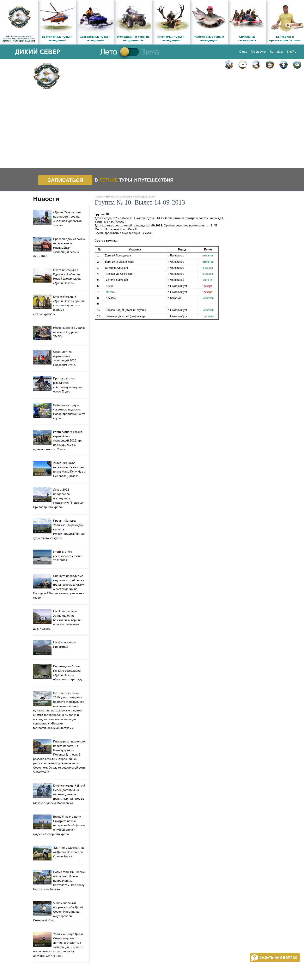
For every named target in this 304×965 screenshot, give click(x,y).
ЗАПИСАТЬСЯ (65, 180)
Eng (289, 51)
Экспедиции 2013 (144, 196)
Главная (99, 196)
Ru (294, 51)
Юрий (109, 286)
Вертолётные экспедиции (119, 196)
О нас (243, 51)
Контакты (276, 51)
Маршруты (258, 51)
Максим (110, 292)
